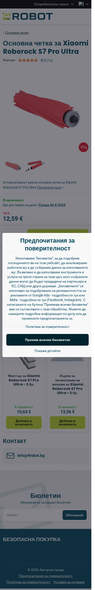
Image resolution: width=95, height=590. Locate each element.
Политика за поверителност (47, 327)
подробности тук (65, 295)
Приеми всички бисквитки (47, 340)
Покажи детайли (47, 351)
